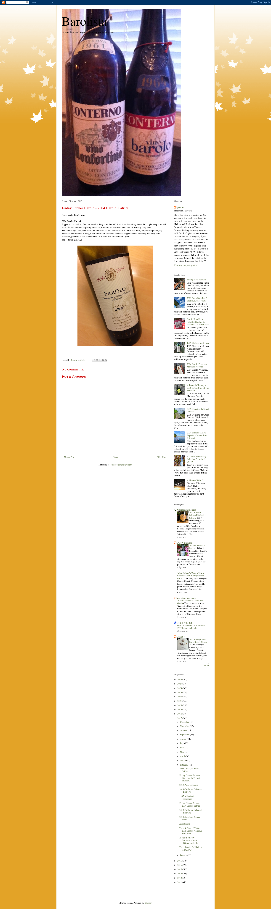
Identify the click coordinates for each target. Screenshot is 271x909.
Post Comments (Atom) (121, 464)
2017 (179, 718)
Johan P (181, 636)
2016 (179, 860)
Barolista (84, 20)
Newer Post (69, 457)
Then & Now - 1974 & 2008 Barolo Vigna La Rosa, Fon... (190, 831)
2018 (179, 713)
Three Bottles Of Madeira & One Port (190, 848)
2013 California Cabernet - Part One (190, 811)
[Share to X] (99, 360)
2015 (179, 864)
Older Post (161, 457)
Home (115, 457)
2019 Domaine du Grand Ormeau (198, 410)
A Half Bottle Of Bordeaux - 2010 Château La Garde (188, 840)
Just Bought (184, 823)
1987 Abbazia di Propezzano (186, 797)
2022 (179, 696)
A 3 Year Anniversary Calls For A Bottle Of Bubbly (196, 459)
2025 (179, 683)
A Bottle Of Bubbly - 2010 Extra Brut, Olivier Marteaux (198, 388)
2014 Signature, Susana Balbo (189, 818)
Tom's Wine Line (185, 622)
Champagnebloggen (186, 509)
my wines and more (186, 598)
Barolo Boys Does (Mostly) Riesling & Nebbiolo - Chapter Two (198, 322)
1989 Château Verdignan (198, 342)
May (182, 751)
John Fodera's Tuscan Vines (190, 573)
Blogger (148, 902)
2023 (179, 692)
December (185, 721)
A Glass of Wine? (195, 480)
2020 (179, 705)
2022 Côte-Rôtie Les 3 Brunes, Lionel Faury (197, 299)
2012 (179, 877)
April (182, 756)
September (185, 734)
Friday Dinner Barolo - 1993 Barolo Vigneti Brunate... (189, 778)
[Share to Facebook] (102, 360)
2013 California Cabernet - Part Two (190, 790)
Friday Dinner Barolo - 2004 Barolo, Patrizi (189, 804)
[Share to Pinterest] (105, 360)
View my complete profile (185, 265)
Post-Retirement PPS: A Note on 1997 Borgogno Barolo (191, 626)
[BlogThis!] (96, 360)
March (183, 760)
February (184, 764)
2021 (179, 700)
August (183, 738)
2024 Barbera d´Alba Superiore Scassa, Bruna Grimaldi (197, 435)
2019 (179, 709)
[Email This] (93, 360)
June (182, 747)
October (184, 730)
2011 (179, 882)
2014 (179, 869)
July (182, 743)
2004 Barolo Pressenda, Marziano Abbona (197, 365)
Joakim (180, 207)
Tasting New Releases (196, 279)
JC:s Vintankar (184, 542)
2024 (179, 688)
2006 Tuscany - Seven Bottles (189, 769)
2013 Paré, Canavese (188, 784)
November (185, 726)
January (183, 855)
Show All (206, 664)
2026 (179, 679)
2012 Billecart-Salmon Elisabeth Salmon (196, 515)
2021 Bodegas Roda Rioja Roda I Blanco (198, 640)
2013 (179, 873)
